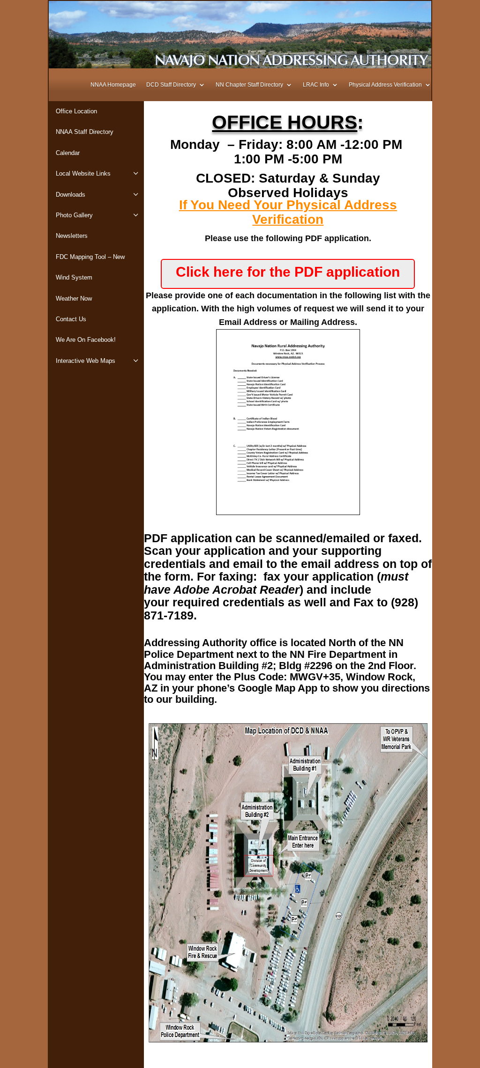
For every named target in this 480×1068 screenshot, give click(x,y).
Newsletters (72, 235)
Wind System (74, 277)
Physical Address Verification (385, 84)
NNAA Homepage (113, 84)
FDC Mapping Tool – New (90, 256)
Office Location (76, 111)
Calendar (68, 152)
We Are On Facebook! (86, 339)
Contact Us (71, 319)
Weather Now (74, 298)
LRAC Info (316, 84)
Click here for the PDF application (288, 272)
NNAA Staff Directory (84, 131)
